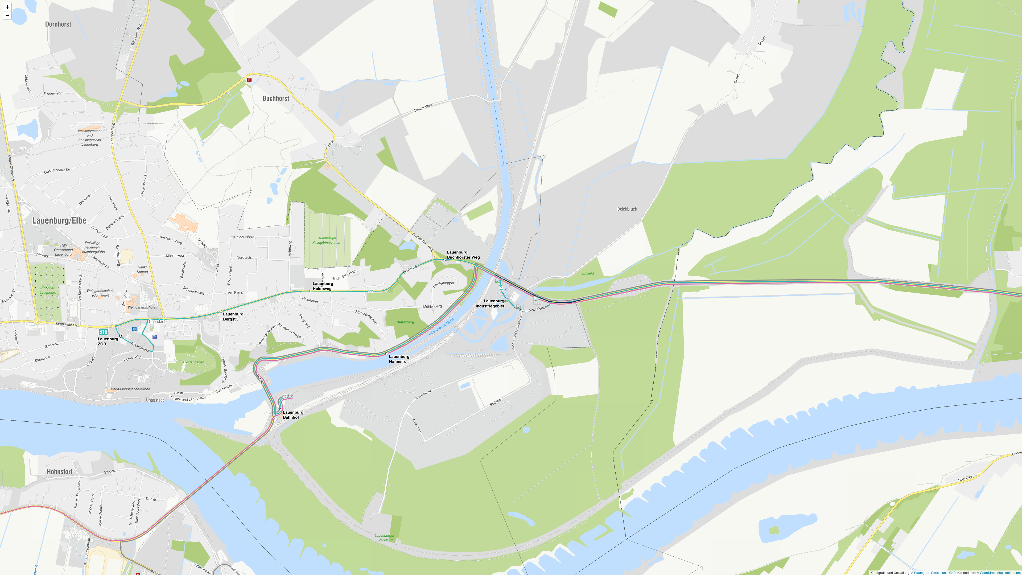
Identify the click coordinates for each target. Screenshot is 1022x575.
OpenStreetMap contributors (1000, 572)
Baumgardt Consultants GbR (935, 572)
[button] (7, 7)
